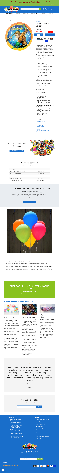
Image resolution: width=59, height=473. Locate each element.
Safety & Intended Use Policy (42, 436)
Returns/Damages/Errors (41, 428)
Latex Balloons (9, 13)
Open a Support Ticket (16, 419)
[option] (19, 36)
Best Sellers (39, 122)
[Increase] (41, 35)
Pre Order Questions (40, 422)
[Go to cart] (53, 9)
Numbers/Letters (34, 13)
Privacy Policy (39, 438)
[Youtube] (29, 451)
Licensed (25, 13)
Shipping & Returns (40, 89)
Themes (51, 13)
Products (38, 129)
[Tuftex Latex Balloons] (11, 309)
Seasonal (44, 13)
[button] (3, 470)
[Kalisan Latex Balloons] (47, 308)
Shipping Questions (40, 421)
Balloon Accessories (25, 15)
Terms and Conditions (41, 434)
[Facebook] (24, 451)
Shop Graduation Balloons (17, 150)
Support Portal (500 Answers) (42, 419)
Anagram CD (38, 21)
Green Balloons (39, 125)
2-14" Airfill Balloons (12, 15)
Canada (12, 435)
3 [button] (30, 387)
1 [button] (28, 387)
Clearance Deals (38, 15)
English (51, 4)
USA (12, 429)
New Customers (39, 426)
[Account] (51, 9)
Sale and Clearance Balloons (42, 130)
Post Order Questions (40, 424)
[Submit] (40, 9)
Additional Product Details (41, 92)
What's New (49, 15)
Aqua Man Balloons (40, 121)
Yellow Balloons (39, 131)
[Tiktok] (31, 451)
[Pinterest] (33, 451)
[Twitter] (22, 451)
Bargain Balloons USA (14, 465)
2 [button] (29, 387)
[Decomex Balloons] (29, 309)
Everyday (18, 13)
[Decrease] (35, 35)
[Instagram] (26, 451)
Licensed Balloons (40, 126)
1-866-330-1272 (14, 423)
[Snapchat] (37, 451)
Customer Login (39, 429)
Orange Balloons (40, 127)
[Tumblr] (35, 451)
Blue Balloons (39, 124)
